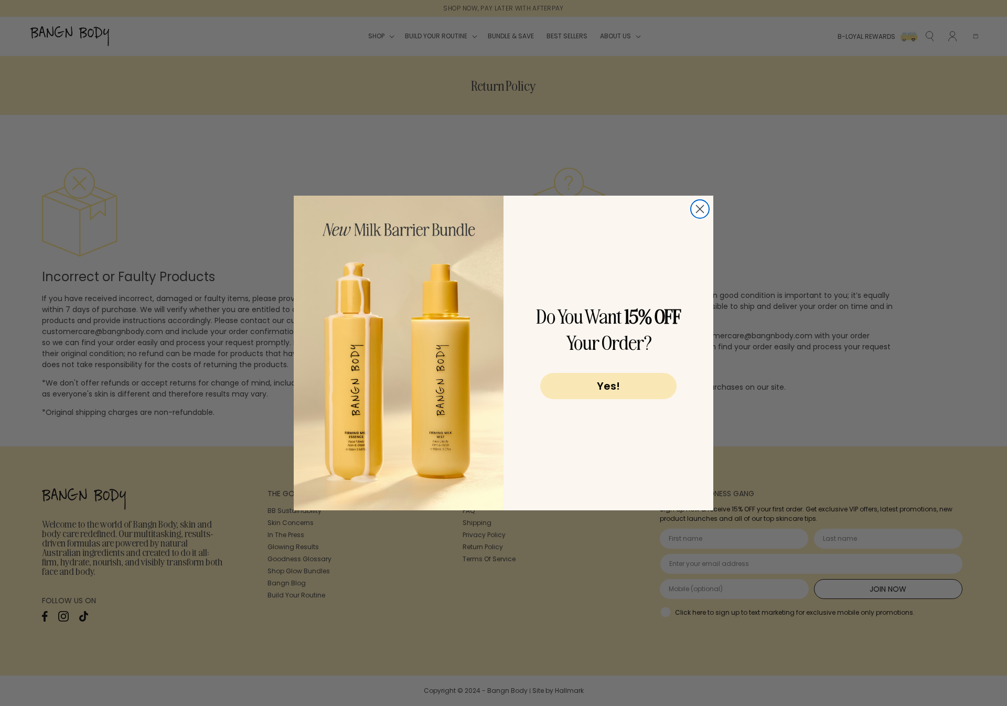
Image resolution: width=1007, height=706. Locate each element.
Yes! (608, 386)
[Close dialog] (700, 209)
